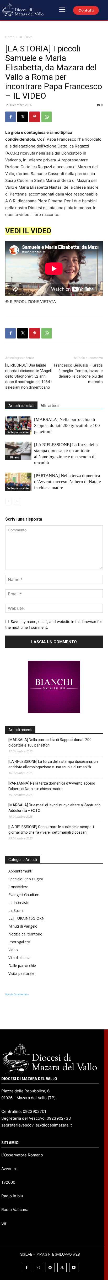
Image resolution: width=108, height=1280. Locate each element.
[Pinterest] (34, 117)
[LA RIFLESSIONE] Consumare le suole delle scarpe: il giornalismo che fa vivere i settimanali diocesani (51, 829)
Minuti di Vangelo (22, 926)
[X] (22, 117)
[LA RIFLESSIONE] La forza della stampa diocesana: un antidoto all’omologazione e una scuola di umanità (53, 764)
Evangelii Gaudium (23, 894)
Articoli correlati (21, 406)
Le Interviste (18, 902)
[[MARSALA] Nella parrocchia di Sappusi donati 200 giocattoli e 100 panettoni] (18, 425)
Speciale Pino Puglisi (25, 878)
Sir (4, 1223)
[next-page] (17, 501)
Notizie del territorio (25, 934)
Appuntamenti (20, 871)
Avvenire (9, 1168)
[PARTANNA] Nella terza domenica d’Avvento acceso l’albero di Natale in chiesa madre (67, 481)
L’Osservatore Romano (22, 1154)
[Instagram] (38, 1267)
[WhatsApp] (46, 117)
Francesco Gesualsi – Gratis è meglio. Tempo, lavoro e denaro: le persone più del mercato (78, 373)
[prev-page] (8, 501)
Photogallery (19, 941)
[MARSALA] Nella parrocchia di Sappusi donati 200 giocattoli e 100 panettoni (67, 425)
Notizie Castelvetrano (17, 994)
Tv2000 (8, 1182)
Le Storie (16, 910)
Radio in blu (12, 1195)
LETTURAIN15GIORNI (27, 918)
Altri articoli (50, 406)
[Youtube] (73, 1267)
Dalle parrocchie (18, 432)
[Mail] (50, 1267)
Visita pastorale (21, 973)
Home (9, 37)
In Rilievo (26, 37)
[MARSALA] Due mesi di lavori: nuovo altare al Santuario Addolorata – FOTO (54, 808)
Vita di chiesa (19, 957)
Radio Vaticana (14, 1209)
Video (13, 949)
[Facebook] (10, 117)
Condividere (18, 886)
